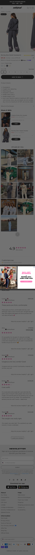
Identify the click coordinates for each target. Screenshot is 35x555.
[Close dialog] (34, 267)
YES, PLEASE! (26, 281)
